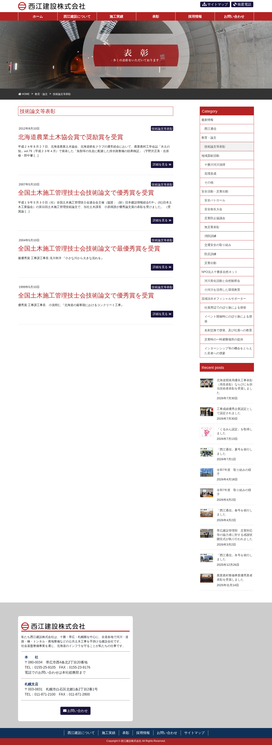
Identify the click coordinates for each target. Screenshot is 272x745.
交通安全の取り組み (217, 245)
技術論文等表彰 (162, 128)
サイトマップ (217, 4)
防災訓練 (210, 254)
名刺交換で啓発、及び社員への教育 (228, 330)
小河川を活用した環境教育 (222, 289)
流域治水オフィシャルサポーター (223, 298)
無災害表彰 (211, 227)
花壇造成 (210, 173)
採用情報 (143, 733)
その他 (208, 182)
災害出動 (210, 263)
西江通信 (210, 128)
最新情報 (207, 119)
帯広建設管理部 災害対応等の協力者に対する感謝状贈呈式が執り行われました (234, 534)
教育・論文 (208, 137)
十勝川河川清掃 (214, 164)
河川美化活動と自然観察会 (222, 280)
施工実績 (108, 733)
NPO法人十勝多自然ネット (219, 272)
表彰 (125, 733)
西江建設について (81, 733)
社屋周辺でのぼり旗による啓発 (225, 307)
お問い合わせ (77, 711)
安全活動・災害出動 (214, 191)
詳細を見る (160, 164)
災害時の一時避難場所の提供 (223, 339)
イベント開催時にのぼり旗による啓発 (228, 319)
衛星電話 (244, 4)
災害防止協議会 (214, 218)
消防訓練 (210, 236)
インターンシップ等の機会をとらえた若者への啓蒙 (228, 351)
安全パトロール (214, 200)
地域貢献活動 (210, 155)
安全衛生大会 (213, 209)
